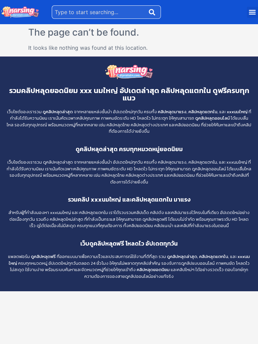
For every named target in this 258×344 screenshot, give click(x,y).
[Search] (153, 12)
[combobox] (99, 12)
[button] (252, 12)
